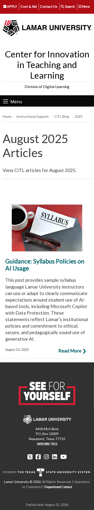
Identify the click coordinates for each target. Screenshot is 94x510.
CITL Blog (62, 116)
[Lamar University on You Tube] (63, 456)
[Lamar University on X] (30, 456)
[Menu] (5, 101)
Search (69, 6)
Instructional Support (32, 116)
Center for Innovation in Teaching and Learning (47, 65)
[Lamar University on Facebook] (38, 456)
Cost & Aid (28, 6)
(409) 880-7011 (47, 444)
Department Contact (58, 487)
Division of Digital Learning (47, 86)
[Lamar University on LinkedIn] (54, 456)
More (85, 6)
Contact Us (48, 6)
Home (7, 116)
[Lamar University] (47, 28)
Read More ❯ (72, 350)
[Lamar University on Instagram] (46, 456)
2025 (78, 116)
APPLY (11, 6)
